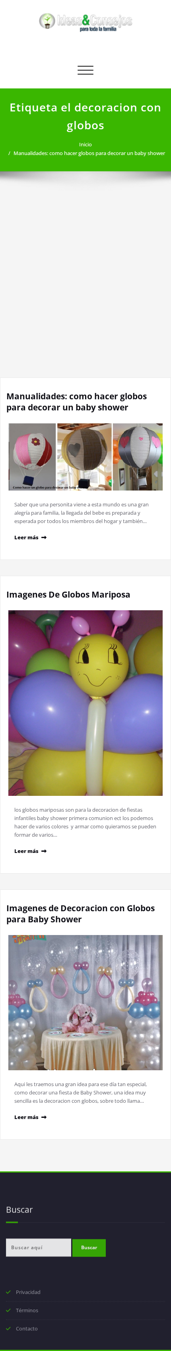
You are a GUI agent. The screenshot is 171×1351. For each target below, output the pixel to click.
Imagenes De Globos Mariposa (68, 594)
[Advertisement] (85, 288)
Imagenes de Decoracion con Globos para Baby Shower (80, 914)
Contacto (27, 1329)
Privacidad (28, 1293)
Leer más (26, 537)
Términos (27, 1311)
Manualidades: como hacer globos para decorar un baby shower (89, 153)
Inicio (85, 144)
